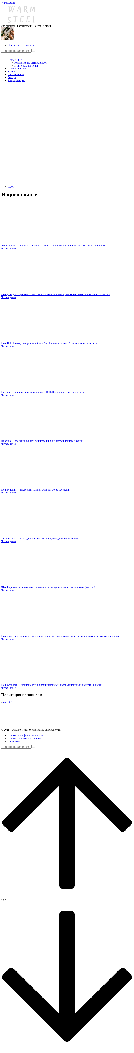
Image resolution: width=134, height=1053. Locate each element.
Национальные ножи (26, 65)
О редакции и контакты (21, 45)
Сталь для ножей (17, 68)
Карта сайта (14, 741)
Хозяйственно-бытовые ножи (30, 62)
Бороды (12, 77)
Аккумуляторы (16, 80)
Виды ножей (15, 59)
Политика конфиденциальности (26, 735)
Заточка (12, 71)
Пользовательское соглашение (25, 738)
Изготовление (16, 74)
